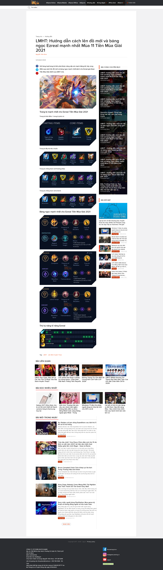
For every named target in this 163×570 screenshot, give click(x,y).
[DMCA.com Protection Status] (109, 563)
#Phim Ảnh (112, 3)
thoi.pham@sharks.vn (44, 561)
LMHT (45, 355)
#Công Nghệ (101, 3)
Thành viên (131, 2)
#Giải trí (120, 3)
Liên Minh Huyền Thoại (55, 355)
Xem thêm (67, 524)
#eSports (82, 3)
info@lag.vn (38, 557)
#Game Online (50, 3)
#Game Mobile (62, 3)
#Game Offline (73, 3)
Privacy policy (91, 541)
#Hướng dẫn (91, 3)
